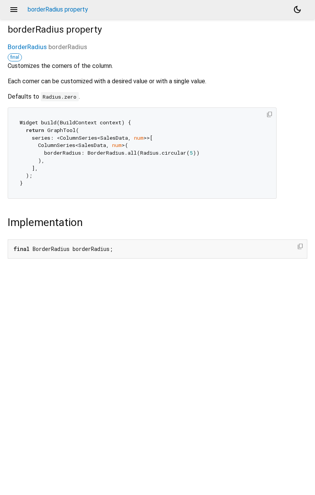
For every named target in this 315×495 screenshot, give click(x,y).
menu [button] (13, 9)
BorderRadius (27, 47)
